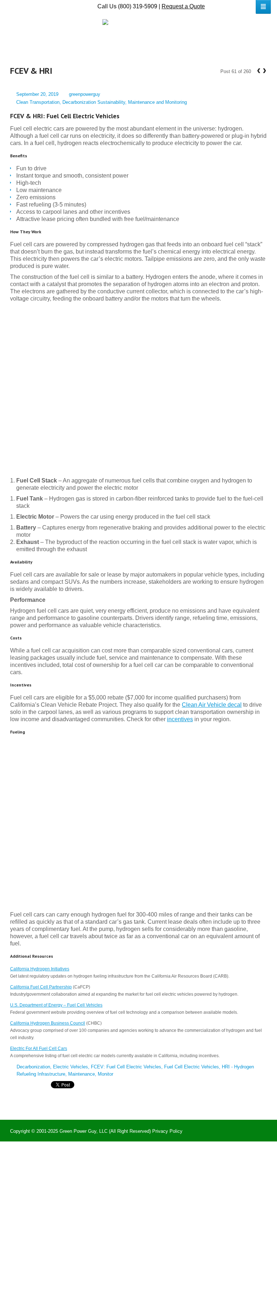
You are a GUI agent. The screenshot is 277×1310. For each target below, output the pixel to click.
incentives (180, 719)
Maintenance (81, 1074)
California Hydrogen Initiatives (39, 968)
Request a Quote (183, 6)
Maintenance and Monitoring (157, 102)
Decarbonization (33, 1066)
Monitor (105, 1074)
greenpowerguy (84, 94)
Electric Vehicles (70, 1066)
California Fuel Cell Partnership (41, 987)
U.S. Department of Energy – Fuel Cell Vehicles (56, 1005)
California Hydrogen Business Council (47, 1023)
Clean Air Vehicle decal (212, 705)
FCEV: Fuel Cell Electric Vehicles (126, 1066)
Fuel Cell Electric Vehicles (191, 1066)
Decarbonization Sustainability (93, 102)
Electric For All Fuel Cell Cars (38, 1048)
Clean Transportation (38, 102)
